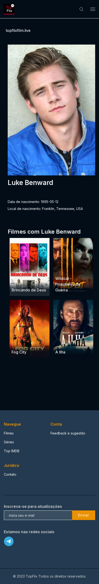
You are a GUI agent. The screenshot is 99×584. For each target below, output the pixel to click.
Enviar (83, 515)
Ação (60, 342)
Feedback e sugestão (67, 433)
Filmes (9, 433)
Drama (17, 281)
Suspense (75, 269)
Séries (9, 442)
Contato (10, 474)
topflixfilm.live (18, 30)
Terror (34, 342)
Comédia (31, 281)
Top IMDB (11, 451)
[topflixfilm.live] (10, 9)
